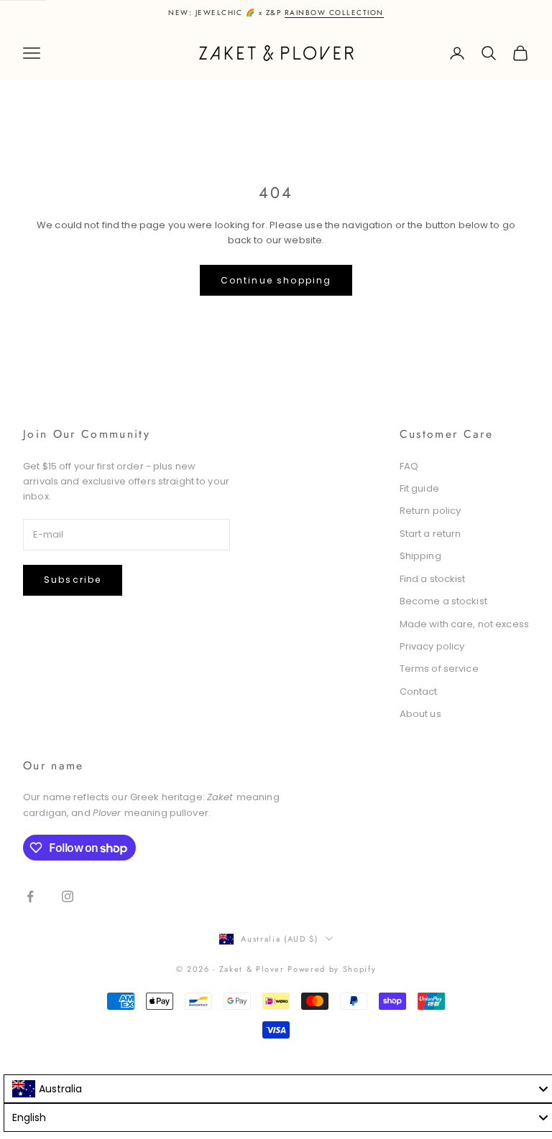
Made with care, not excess (464, 624)
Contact (419, 691)
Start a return (430, 533)
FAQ (409, 466)
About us (420, 714)
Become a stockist (443, 601)
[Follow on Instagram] (67, 896)
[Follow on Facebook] (30, 896)
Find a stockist (433, 579)
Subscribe (72, 579)
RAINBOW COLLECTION (334, 12)
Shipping (420, 556)
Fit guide (419, 488)
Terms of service (439, 668)
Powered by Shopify (332, 969)
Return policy (430, 510)
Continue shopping (276, 280)
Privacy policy (432, 646)
